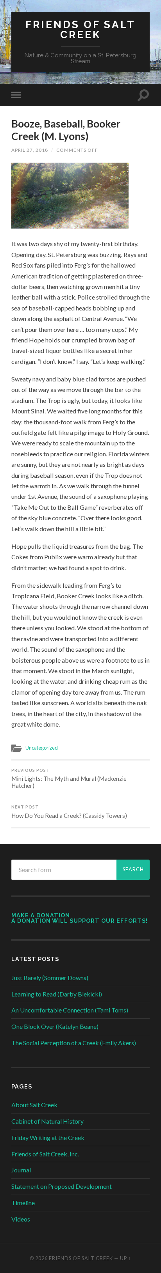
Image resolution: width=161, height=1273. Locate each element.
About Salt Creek (34, 1104)
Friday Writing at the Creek (47, 1137)
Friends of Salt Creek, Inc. (45, 1154)
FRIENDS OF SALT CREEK (80, 29)
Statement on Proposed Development (61, 1186)
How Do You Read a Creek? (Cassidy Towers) (69, 812)
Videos (20, 1219)
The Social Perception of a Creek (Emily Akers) (73, 1042)
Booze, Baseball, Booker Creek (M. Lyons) (65, 129)
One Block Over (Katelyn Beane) (54, 1026)
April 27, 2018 (29, 150)
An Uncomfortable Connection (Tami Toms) (69, 1010)
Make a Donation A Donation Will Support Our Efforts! (79, 918)
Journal (21, 1170)
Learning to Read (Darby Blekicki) (56, 994)
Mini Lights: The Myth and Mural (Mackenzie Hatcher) (69, 778)
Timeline (23, 1202)
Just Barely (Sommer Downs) (49, 977)
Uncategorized (41, 748)
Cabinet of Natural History (47, 1121)
